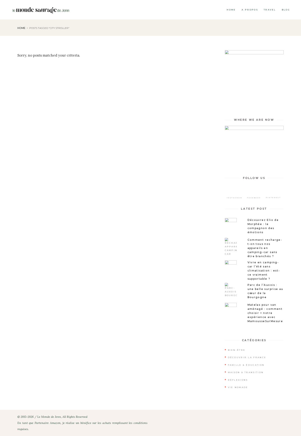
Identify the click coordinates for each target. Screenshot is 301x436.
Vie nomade (238, 387)
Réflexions (238, 380)
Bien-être (237, 350)
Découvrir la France (247, 357)
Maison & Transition (246, 372)
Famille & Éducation (246, 365)
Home (21, 28)
